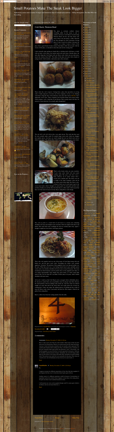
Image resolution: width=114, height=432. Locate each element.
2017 (86, 49)
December (89, 78)
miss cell (88, 273)
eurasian (95, 239)
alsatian (91, 217)
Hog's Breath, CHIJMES (92, 180)
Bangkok (94, 221)
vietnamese (86, 299)
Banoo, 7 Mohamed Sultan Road (92, 169)
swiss (84, 290)
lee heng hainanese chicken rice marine (21, 122)
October (89, 202)
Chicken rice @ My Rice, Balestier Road (92, 90)
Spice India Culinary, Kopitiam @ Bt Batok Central (92, 198)
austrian (87, 221)
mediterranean (87, 268)
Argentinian (89, 219)
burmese (85, 228)
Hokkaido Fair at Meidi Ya (92, 85)
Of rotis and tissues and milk (92, 126)
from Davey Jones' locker (49, 331)
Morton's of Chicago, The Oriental (92, 193)
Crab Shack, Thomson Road (91, 173)
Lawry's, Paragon (90, 135)
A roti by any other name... (92, 186)
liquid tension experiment (91, 262)
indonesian (97, 252)
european (85, 240)
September (89, 205)
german (91, 249)
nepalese (96, 273)
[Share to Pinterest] (58, 329)
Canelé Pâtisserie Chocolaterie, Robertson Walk (93, 165)
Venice (96, 298)
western (93, 299)
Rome (84, 285)
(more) (16, 40)
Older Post (75, 418)
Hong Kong (96, 250)
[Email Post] (47, 329)
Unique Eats (92, 296)
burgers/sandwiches (88, 226)
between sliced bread (91, 223)
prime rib (94, 282)
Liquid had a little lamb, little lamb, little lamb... (92, 105)
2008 (86, 71)
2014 (86, 56)
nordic (84, 275)
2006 (86, 76)
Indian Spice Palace (19, 115)
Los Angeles (92, 265)
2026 (86, 27)
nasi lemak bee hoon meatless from (22, 33)
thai (93, 292)
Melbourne (86, 270)
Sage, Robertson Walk (91, 99)
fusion (84, 249)
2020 (86, 42)
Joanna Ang (17, 43)
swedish (96, 289)
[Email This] (52, 329)
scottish (84, 287)
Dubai (89, 237)
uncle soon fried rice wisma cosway (21, 70)
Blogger (73, 428)
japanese (86, 257)
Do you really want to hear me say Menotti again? (92, 177)
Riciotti (74, 95)
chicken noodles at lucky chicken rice (22, 116)
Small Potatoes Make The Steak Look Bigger (48, 8)
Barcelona (85, 223)
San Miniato (95, 285)
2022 (86, 37)
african (86, 217)
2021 (86, 39)
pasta (93, 277)
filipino (93, 240)
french (98, 242)
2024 (86, 32)
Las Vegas (92, 261)
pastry (85, 279)
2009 (86, 68)
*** (89, 213)
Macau (98, 265)
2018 (86, 47)
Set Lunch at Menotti (91, 124)
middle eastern (96, 271)
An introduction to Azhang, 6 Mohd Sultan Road (92, 142)
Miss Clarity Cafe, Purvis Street (92, 109)
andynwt (62, 428)
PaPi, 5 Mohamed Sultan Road (92, 101)
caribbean (91, 228)
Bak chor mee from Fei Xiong (92, 153)
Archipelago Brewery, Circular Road (91, 189)
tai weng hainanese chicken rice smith (21, 134)
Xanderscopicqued (90, 112)
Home (57, 418)
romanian (96, 284)
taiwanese (85, 292)
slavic (89, 287)
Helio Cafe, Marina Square (92, 87)
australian (97, 219)
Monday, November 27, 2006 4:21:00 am (56, 340)
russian (89, 285)
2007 (86, 73)
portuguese (87, 282)
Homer (85, 250)
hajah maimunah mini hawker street (21, 147)
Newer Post (38, 418)
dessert (97, 234)
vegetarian (86, 298)
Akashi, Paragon (90, 82)
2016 (86, 51)
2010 (86, 66)
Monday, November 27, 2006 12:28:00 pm (60, 365)
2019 (86, 44)
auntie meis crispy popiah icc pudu (21, 80)
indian (88, 252)
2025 (86, 30)
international (89, 254)
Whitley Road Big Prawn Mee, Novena (92, 147)
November (89, 80)
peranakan (94, 278)
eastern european (96, 237)
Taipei (89, 290)
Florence (91, 242)
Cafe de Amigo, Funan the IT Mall (92, 157)
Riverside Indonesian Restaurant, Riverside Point (92, 95)
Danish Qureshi (18, 70)
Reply (40, 360)
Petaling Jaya (86, 280)
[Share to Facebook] (57, 329)
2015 (86, 54)
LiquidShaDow (43, 365)
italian (93, 256)
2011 (86, 64)
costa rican (89, 235)
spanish (94, 287)
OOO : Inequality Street (92, 150)
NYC (89, 275)
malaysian (94, 266)
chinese (97, 230)
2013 (86, 59)
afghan (98, 215)
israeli (84, 255)
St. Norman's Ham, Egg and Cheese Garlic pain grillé (92, 116)
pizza (92, 280)
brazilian (95, 224)
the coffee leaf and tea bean (91, 293)
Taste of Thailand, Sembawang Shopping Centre (92, 131)
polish (99, 280)
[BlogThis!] (53, 329)
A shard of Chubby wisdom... (91, 183)
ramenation (86, 284)
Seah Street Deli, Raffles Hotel (92, 160)
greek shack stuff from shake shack (22, 52)
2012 (86, 61)
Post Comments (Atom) (47, 421)
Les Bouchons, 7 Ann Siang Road (91, 120)
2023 (86, 35)
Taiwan (95, 290)
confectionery (96, 233)
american (97, 217)
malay (86, 266)
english (87, 239)
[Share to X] (55, 329)
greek (97, 249)
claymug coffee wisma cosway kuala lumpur (21, 95)
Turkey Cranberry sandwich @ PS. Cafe (92, 138)
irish (97, 254)
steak (89, 289)
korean (91, 260)
